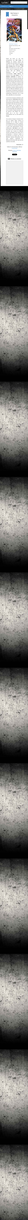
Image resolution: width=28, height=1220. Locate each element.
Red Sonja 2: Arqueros (13, 44)
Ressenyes (14, 151)
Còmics (14, 150)
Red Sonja (18, 150)
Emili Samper (15, 148)
